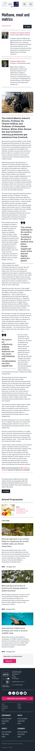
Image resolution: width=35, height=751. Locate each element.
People (19, 706)
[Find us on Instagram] (21, 693)
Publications (5, 708)
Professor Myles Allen (17, 61)
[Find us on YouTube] (25, 693)
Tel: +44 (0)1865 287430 (17, 684)
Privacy (10, 747)
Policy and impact (7, 719)
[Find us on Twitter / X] (13, 693)
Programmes (5, 706)
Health (20, 715)
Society (4, 728)
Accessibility (4, 747)
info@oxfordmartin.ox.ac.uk (18, 681)
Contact (19, 708)
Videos (3, 723)
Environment (6, 715)
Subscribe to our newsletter (16, 698)
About (3, 704)
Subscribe (9, 661)
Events (19, 704)
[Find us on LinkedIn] (9, 693)
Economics (21, 728)
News (3, 710)
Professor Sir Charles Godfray (20, 33)
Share (28, 26)
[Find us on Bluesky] (17, 693)
